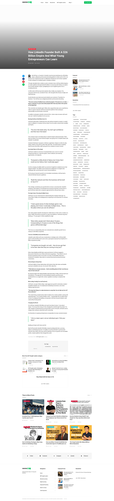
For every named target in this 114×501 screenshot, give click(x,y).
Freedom (88, 147)
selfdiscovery (86, 179)
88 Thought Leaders (61, 2)
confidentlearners (76, 134)
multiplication (75, 164)
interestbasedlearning (82, 155)
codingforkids (79, 132)
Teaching (81, 185)
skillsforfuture (55, 346)
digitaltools (81, 138)
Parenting (86, 166)
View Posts (35, 348)
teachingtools (86, 185)
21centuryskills (76, 119)
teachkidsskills (76, 187)
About (46, 2)
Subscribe (89, 2)
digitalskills (75, 138)
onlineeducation (86, 164)
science (81, 179)
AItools (80, 123)
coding (74, 132)
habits (74, 153)
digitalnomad (83, 136)
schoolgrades (75, 179)
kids (88, 155)
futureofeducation (76, 151)
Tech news (88, 187)
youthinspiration (48, 346)
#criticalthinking (76, 136)
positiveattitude (85, 170)
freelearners (81, 149)
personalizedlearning (77, 170)
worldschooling (82, 196)
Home (42, 2)
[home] (27, 2)
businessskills (81, 130)
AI (73, 123)
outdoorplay (81, 166)
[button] (70, 2)
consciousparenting (84, 134)
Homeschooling (85, 153)
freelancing (75, 149)
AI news (76, 123)
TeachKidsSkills (82, 187)
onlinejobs (75, 166)
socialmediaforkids (82, 183)
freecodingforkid (83, 147)
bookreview (75, 130)
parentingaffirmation (77, 168)
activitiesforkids (76, 121)
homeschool (79, 153)
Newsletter (52, 2)
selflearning (75, 181)
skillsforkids (75, 183)
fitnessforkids (75, 147)
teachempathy (75, 185)
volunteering (75, 196)
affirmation (83, 121)
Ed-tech (86, 138)
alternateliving (86, 123)
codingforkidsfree (87, 132)
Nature (81, 164)
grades (87, 151)
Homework (75, 155)
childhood (87, 130)
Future (86, 149)
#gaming (82, 151)
